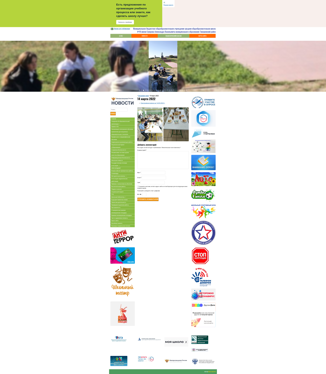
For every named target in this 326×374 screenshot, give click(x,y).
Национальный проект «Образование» (117, 146)
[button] (139, 90)
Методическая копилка (118, 176)
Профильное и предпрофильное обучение (120, 138)
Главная (113, 118)
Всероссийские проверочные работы (122, 171)
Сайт (138, 182)
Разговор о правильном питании (120, 226)
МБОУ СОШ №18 (212, 371)
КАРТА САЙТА (202, 36)
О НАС (121, 36)
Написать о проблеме (125, 22)
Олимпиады (114, 173)
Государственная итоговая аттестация (119, 164)
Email (139, 177)
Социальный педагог (117, 191)
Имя (139, 172)
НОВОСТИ (144, 36)
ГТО (112, 194)
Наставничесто (115, 207)
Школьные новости (117, 160)
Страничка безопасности (118, 150)
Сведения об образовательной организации (120, 123)
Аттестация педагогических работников (119, 180)
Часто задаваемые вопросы (119, 218)
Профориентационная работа (120, 205)
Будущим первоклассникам (119, 199)
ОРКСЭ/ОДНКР (116, 168)
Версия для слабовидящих (122, 29)
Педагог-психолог (116, 189)
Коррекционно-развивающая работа (121, 142)
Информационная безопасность (120, 157)
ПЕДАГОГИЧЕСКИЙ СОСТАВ (174, 36)
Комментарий (142, 150)
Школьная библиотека (117, 197)
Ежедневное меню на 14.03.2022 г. (153, 103)
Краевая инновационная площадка (121, 215)
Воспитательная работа (118, 186)
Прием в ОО (115, 126)
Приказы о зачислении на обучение (121, 184)
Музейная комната (116, 223)
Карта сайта (114, 220)
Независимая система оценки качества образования (120, 154)
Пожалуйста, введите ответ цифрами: (148, 190)
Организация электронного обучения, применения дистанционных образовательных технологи (122, 131)
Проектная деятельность (118, 202)
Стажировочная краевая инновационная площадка (118, 211)
